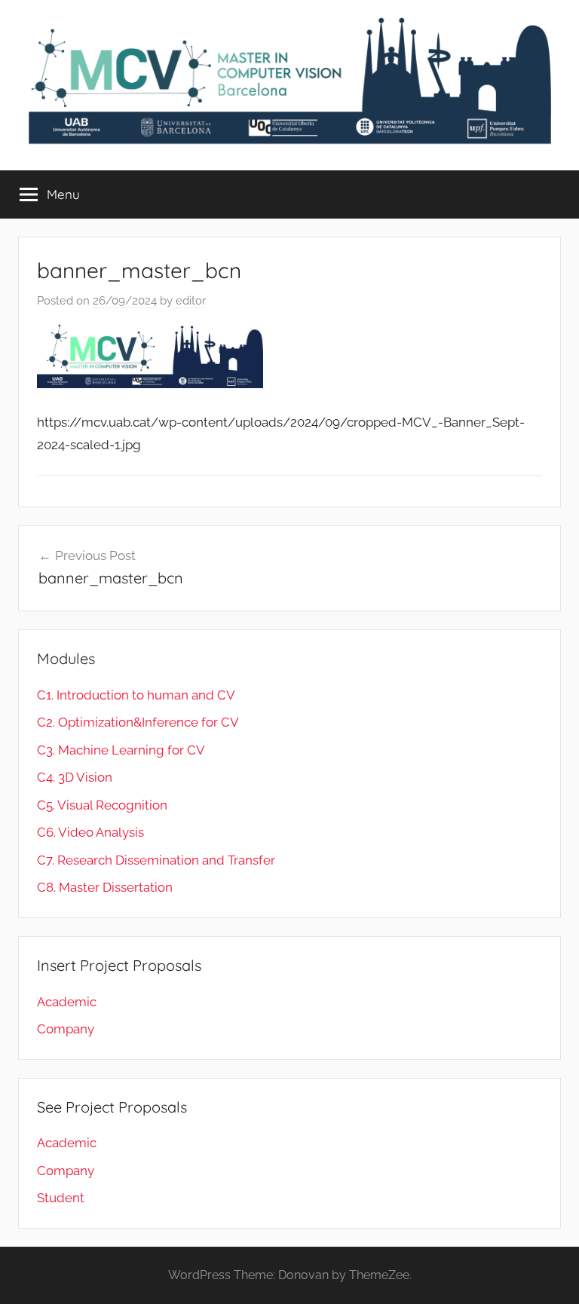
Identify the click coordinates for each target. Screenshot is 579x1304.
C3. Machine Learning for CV (121, 750)
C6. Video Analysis (90, 832)
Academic (66, 1001)
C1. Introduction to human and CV (136, 695)
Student (60, 1197)
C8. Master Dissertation (105, 887)
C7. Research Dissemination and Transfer (156, 860)
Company (65, 1028)
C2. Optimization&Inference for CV (138, 722)
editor (191, 301)
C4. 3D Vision (74, 777)
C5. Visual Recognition (102, 805)
